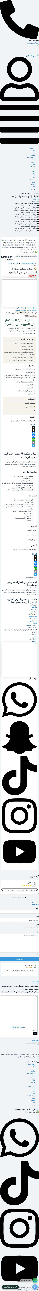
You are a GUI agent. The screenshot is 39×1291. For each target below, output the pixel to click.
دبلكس (33, 1071)
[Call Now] (35, 1287)
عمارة (31, 639)
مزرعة (33, 1082)
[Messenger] (19, 433)
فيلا (34, 1080)
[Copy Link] (19, 442)
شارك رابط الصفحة (9, 1287)
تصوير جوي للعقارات (18, 1027)
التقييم (37, 925)
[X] (19, 427)
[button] (32, 634)
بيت (34, 1069)
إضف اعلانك (31, 1064)
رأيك (37, 932)
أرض (35, 639)
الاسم (37, 908)
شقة (33, 1075)
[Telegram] (19, 445)
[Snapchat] (19, 430)
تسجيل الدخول (32, 55)
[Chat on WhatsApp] (35, 1280)
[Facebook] (19, 436)
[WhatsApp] (19, 439)
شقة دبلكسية (31, 1073)
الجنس (37, 916)
